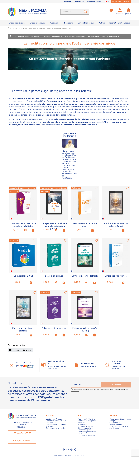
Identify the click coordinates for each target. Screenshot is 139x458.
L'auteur (67, 2)
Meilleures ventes (94, 2)
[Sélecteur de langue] (107, 2)
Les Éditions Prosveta (54, 419)
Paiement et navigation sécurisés (87, 422)
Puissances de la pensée (54, 328)
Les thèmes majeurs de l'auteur (27, 36)
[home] (10, 36)
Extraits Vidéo (93, 36)
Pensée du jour (51, 423)
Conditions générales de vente (87, 432)
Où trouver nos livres (85, 428)
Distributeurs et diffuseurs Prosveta (56, 425)
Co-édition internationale (55, 428)
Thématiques (79, 2)
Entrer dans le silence (116, 276)
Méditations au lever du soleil (85, 224)
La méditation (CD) (23, 276)
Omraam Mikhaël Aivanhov (56, 421)
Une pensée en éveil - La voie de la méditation (23, 224)
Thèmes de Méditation (51, 36)
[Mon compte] (119, 10)
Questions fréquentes (86, 426)
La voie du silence (54, 276)
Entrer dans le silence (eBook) (23, 329)
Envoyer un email (21, 441)
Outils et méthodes (109, 36)
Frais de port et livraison (86, 419)
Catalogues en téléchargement (115, 423)
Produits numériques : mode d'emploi (120, 420)
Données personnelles (86, 435)
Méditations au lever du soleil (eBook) (116, 224)
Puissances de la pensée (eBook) (84, 329)
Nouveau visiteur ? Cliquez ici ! (121, 1)
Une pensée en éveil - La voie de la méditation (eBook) (54, 226)
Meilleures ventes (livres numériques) (118, 427)
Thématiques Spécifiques (75, 36)
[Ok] (86, 12)
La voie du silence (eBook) (84, 276)
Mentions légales (84, 430)
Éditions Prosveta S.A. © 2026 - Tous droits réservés (69, 455)
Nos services (82, 424)
